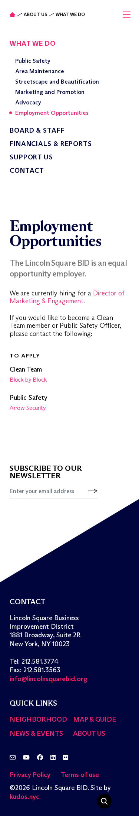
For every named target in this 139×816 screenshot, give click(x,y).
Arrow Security (28, 407)
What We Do (70, 14)
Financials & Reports (51, 143)
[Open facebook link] (40, 757)
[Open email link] (13, 757)
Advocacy (28, 102)
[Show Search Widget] (104, 801)
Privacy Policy (30, 775)
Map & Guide (94, 719)
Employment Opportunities (52, 112)
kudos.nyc (24, 797)
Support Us (31, 157)
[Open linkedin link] (53, 757)
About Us (35, 14)
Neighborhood (38, 719)
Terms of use (80, 775)
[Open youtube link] (26, 757)
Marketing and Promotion (50, 91)
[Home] (12, 14)
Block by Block (28, 379)
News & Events (36, 733)
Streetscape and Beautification (57, 81)
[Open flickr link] (65, 757)
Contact (27, 170)
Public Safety (32, 60)
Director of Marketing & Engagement (67, 297)
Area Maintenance (39, 71)
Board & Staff (37, 130)
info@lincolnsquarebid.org (48, 679)
